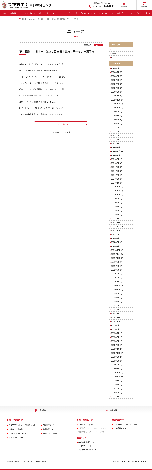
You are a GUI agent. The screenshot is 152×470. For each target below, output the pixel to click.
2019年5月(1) (116, 337)
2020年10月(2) (117, 290)
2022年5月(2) (116, 242)
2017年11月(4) (117, 377)
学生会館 (147, 13)
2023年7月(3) (116, 207)
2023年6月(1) (116, 211)
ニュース (130, 13)
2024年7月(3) (116, 167)
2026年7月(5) (116, 72)
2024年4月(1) (116, 175)
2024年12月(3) (117, 147)
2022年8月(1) (116, 234)
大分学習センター (50, 433)
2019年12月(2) (117, 317)
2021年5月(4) (116, 274)
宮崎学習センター (50, 429)
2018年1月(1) (116, 369)
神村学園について (15, 13)
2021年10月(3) (117, 258)
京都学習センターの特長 (33, 13)
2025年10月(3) (117, 108)
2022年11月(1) (117, 226)
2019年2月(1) (116, 345)
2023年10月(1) (117, 195)
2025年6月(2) (116, 124)
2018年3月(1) (116, 361)
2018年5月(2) (116, 357)
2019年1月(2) (116, 349)
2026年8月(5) (116, 68)
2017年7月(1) (116, 385)
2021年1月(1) (116, 282)
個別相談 (113, 410)
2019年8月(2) (116, 329)
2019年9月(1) (116, 325)
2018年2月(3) (116, 365)
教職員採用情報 (41, 461)
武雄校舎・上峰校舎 (17, 429)
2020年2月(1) (116, 309)
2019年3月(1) (116, 341)
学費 (75, 13)
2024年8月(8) (116, 163)
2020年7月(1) (116, 298)
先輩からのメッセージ (88, 13)
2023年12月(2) (117, 187)
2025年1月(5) (116, 143)
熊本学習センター (16, 438)
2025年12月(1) (117, 100)
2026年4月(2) (116, 84)
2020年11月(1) (117, 286)
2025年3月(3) (116, 135)
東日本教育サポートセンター (125, 425)
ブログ (138, 13)
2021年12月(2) (117, 250)
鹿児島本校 (22, 425)
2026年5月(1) (116, 80)
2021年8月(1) (116, 266)
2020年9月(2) (116, 294)
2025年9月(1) (116, 112)
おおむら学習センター (17, 433)
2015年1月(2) (116, 396)
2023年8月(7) (116, 203)
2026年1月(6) (116, 96)
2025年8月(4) (116, 116)
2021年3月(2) (116, 278)
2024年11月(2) (117, 151)
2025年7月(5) (116, 120)
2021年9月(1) (116, 262)
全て (113, 49)
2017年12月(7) (117, 373)
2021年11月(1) (117, 254)
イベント (114, 57)
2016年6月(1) (116, 389)
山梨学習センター (121, 428)
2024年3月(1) (116, 179)
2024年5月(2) (116, 171)
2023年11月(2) (117, 191)
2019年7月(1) (116, 333)
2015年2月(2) (116, 393)
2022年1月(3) (116, 246)
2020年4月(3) (116, 305)
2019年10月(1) (117, 321)
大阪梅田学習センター (87, 450)
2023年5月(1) (116, 215)
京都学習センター (42, 5)
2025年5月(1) (116, 127)
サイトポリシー (27, 461)
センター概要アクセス (106, 13)
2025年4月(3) (116, 131)
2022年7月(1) (116, 238)
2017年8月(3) (116, 381)
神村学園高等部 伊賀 (87, 442)
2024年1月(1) (116, 183)
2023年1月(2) (116, 218)
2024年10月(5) (117, 155)
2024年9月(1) (116, 159)
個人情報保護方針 (13, 461)
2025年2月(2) (116, 139)
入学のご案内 (66, 13)
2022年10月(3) (117, 230)
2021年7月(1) (116, 270)
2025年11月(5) (117, 104)
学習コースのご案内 (51, 13)
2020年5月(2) (116, 302)
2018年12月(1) (117, 353)
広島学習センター (85, 425)
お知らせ (114, 53)
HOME (4, 13)
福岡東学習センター (51, 425)
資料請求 (43, 410)
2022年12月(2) (117, 222)
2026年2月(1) (116, 92)
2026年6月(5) (116, 76)
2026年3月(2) (116, 88)
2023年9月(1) (116, 199)
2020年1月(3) (116, 313)
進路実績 (120, 13)
